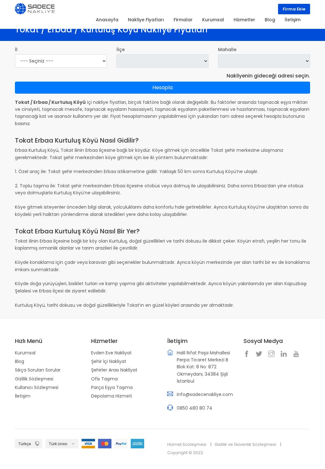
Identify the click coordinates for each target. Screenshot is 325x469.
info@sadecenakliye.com (205, 394)
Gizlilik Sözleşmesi (34, 379)
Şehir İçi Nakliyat (108, 361)
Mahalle (227, 49)
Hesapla (162, 87)
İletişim (22, 396)
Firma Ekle (294, 9)
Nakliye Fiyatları (146, 20)
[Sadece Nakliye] (35, 8)
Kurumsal (25, 353)
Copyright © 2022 (185, 453)
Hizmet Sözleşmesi (186, 444)
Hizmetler (244, 20)
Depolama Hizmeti (111, 396)
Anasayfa (107, 20)
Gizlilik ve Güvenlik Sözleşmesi (245, 444)
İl (16, 49)
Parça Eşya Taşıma (112, 387)
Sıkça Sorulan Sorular (38, 370)
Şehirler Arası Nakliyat (114, 370)
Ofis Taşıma (104, 379)
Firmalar (183, 20)
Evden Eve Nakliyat (111, 353)
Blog (19, 361)
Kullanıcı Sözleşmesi (36, 387)
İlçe (120, 49)
